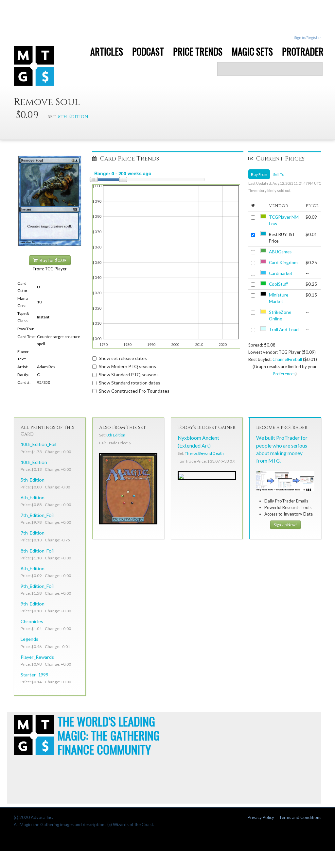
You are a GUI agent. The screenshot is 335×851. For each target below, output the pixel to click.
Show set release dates (123, 358)
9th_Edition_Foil (37, 586)
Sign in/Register (307, 37)
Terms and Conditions (300, 817)
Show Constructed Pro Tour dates (134, 391)
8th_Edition (32, 568)
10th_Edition (34, 462)
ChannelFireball (287, 359)
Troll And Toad (284, 329)
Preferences (284, 373)
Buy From (259, 174)
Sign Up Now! (285, 524)
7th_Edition (32, 533)
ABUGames (280, 251)
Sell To (278, 174)
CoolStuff (278, 284)
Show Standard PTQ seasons (129, 374)
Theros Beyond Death (204, 453)
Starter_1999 (34, 674)
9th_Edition (32, 603)
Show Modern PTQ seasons (127, 366)
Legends (29, 639)
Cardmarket (280, 273)
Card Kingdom (283, 262)
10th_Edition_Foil (38, 444)
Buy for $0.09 (52, 260)
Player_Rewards (37, 657)
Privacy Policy (261, 817)
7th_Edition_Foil (37, 515)
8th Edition (73, 116)
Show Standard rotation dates (129, 382)
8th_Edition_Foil (37, 550)
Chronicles (32, 621)
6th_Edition (32, 497)
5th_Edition (32, 480)
